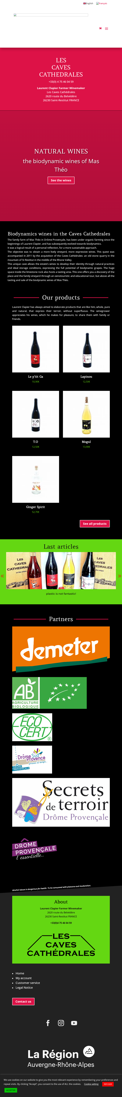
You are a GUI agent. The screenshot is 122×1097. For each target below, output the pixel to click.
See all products (95, 524)
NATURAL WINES (61, 151)
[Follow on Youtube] (74, 1023)
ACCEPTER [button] (10, 1090)
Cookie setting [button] (91, 1083)
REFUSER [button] (108, 1084)
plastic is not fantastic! (61, 593)
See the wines (61, 180)
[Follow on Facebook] (48, 1023)
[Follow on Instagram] (61, 1023)
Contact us (23, 1001)
